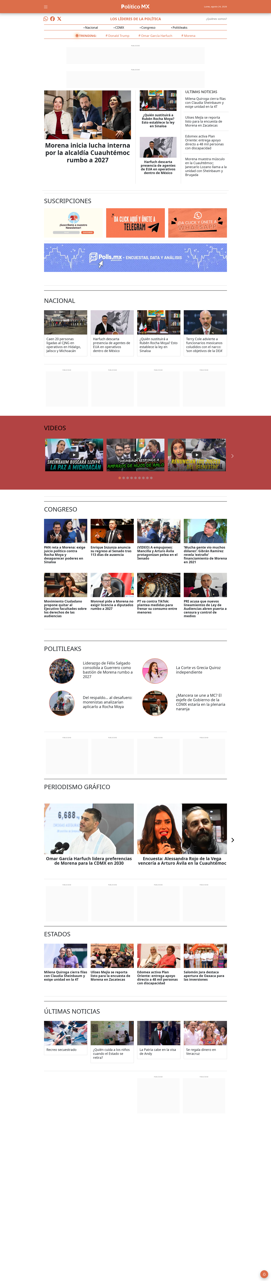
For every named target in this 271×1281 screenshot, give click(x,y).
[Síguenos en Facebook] (52, 18)
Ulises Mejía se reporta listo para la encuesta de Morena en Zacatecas (203, 121)
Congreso (148, 27)
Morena (189, 35)
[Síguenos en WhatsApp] (45, 18)
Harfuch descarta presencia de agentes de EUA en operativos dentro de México (158, 167)
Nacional (91, 27)
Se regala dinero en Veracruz (201, 1051)
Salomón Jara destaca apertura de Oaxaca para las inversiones (204, 976)
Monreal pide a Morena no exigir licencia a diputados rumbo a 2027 (112, 605)
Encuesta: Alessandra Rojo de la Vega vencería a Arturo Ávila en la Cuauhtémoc (182, 861)
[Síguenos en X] (59, 18)
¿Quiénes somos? (216, 18)
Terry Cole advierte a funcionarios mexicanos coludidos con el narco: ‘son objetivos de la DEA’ (204, 345)
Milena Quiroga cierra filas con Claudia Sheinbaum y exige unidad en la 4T (205, 102)
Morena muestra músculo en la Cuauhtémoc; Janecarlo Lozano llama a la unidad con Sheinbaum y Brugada (206, 167)
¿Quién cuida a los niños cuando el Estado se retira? (111, 1053)
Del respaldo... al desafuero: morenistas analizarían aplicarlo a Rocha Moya (107, 702)
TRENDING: (88, 35)
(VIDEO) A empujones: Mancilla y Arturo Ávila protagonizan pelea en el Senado (157, 553)
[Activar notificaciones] (264, 1274)
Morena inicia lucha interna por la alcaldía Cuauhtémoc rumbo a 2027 (87, 152)
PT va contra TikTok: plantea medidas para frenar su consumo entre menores (157, 607)
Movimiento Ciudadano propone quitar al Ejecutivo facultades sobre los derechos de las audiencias (65, 608)
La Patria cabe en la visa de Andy (158, 1051)
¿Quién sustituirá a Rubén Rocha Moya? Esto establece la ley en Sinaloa (158, 120)
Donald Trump (118, 35)
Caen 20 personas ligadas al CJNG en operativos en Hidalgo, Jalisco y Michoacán (63, 345)
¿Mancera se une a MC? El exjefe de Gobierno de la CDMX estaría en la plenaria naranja (200, 702)
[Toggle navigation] (45, 6)
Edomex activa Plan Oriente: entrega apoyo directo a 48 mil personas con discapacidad (204, 142)
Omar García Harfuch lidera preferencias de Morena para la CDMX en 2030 (89, 861)
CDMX (119, 27)
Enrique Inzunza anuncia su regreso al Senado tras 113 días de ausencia (111, 551)
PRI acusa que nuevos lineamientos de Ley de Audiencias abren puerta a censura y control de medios (205, 608)
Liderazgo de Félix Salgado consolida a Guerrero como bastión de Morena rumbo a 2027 (108, 669)
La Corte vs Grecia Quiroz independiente (198, 670)
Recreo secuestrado (61, 1049)
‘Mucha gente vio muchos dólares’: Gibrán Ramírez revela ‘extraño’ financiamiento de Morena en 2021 (205, 554)
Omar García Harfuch (156, 35)
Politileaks (180, 27)
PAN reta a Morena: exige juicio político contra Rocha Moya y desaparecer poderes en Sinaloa (64, 554)
